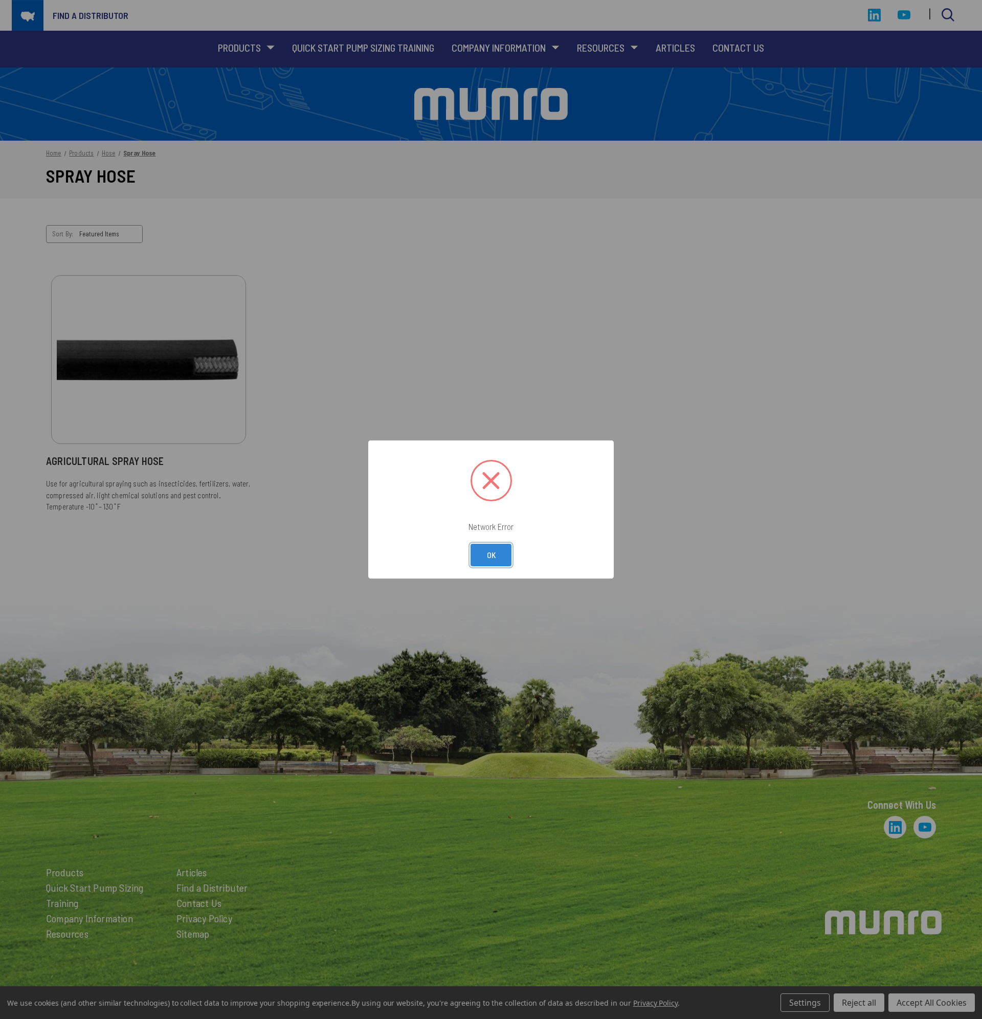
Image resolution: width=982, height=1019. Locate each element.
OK (491, 555)
